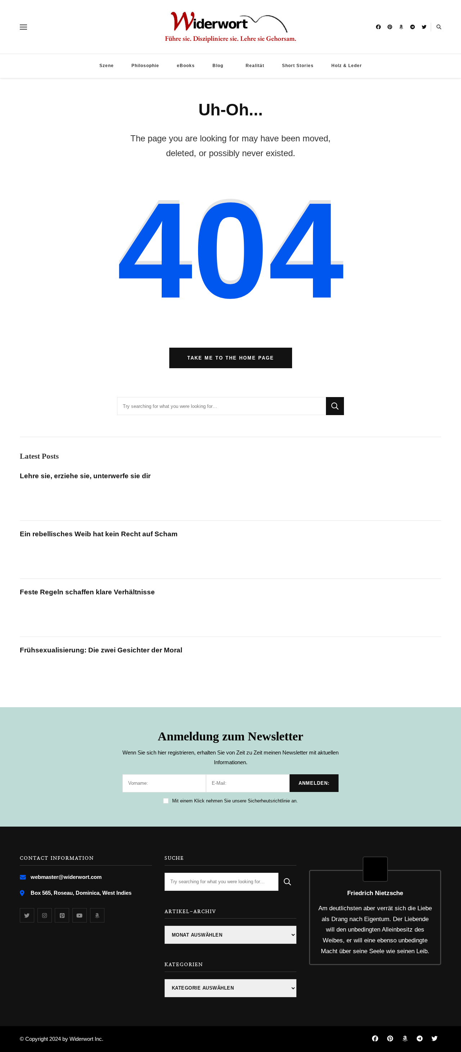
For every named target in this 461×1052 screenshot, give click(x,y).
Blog (217, 65)
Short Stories (298, 65)
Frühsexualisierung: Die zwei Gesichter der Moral (101, 650)
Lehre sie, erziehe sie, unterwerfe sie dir (85, 476)
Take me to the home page (230, 358)
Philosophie (145, 65)
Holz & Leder (346, 65)
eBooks (186, 65)
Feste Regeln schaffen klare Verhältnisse (87, 592)
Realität (255, 65)
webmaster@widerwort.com (66, 877)
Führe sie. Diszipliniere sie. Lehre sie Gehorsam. (230, 38)
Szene (106, 65)
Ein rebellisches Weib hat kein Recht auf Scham (99, 534)
